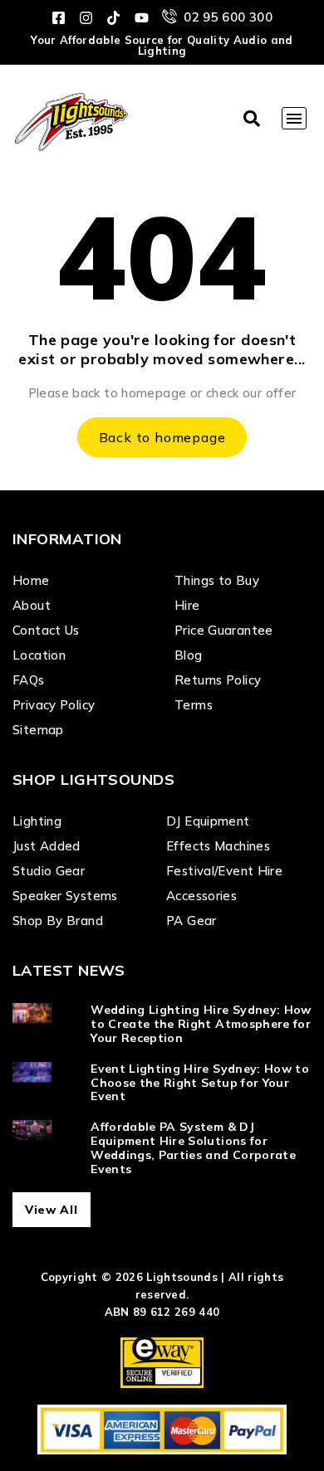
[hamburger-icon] (294, 118)
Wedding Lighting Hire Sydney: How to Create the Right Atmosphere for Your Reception (201, 1023)
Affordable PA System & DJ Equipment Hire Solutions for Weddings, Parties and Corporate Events (193, 1147)
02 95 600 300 (228, 17)
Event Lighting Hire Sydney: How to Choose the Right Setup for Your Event (200, 1082)
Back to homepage (162, 437)
